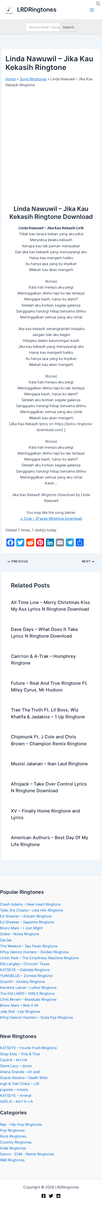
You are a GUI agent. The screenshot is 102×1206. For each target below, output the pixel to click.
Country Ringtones (16, 1142)
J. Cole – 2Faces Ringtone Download (51, 518)
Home (10, 79)
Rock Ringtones (13, 1136)
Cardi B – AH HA (13, 1060)
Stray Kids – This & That (20, 1054)
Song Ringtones (33, 79)
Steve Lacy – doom (16, 1066)
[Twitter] (51, 1196)
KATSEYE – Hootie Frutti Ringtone (28, 1048)
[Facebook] (43, 1196)
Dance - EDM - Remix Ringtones (27, 1154)
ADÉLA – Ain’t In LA (16, 1101)
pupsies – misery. (14, 1089)
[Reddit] (58, 1196)
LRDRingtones (36, 9)
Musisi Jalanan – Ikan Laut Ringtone (49, 763)
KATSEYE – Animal (15, 1095)
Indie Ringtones (13, 1148)
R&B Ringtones (12, 1160)
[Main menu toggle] (92, 10)
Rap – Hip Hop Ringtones (21, 1124)
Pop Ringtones (12, 1130)
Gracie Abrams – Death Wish (24, 1078)
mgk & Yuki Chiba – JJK (20, 1083)
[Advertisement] (51, 144)
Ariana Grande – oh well (20, 1072)
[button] (98, 5)
